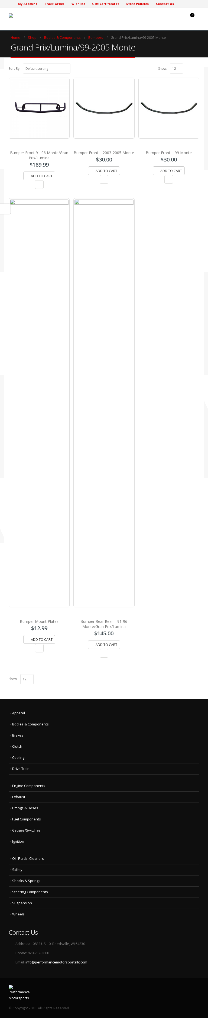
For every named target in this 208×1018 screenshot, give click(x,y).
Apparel (18, 713)
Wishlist (78, 4)
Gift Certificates (105, 4)
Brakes (17, 735)
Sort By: (14, 68)
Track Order (54, 4)
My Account (27, 4)
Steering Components (30, 892)
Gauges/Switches (26, 830)
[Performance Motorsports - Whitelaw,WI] (29, 15)
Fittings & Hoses (25, 808)
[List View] (196, 67)
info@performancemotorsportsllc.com (56, 962)
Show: (162, 68)
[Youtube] (194, 4)
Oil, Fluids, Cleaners (28, 858)
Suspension (22, 903)
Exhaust (18, 797)
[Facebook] (181, 4)
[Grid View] (190, 67)
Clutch (17, 746)
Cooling (18, 757)
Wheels (18, 914)
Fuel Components (26, 819)
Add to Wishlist (39, 184)
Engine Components (28, 786)
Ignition (18, 841)
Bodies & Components (30, 724)
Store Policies (137, 4)
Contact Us (165, 4)
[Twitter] (188, 4)
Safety (17, 869)
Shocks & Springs (26, 881)
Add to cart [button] (42, 176)
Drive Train (21, 768)
